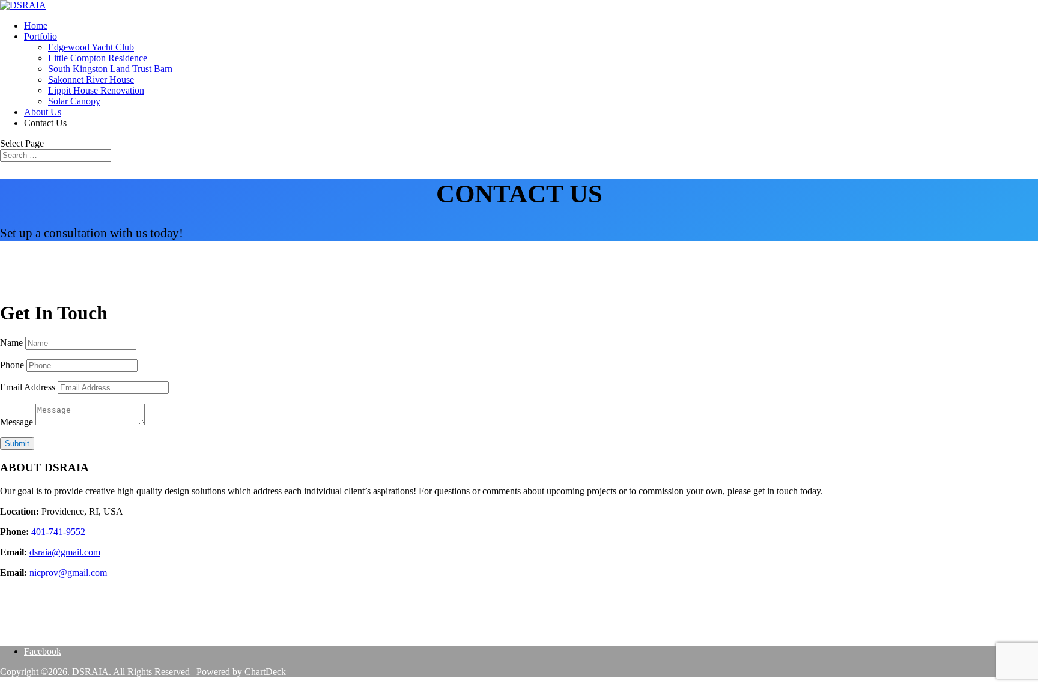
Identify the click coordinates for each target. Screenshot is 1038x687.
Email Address (27, 387)
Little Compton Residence (97, 58)
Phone (12, 365)
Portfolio (40, 36)
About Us (42, 112)
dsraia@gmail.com (64, 552)
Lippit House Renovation (96, 90)
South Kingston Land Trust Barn (110, 69)
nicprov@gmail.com (68, 572)
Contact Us (45, 123)
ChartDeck (265, 672)
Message (16, 422)
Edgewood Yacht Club (91, 47)
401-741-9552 (58, 532)
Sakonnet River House (91, 79)
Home (35, 25)
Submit (17, 443)
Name (11, 342)
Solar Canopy (74, 101)
